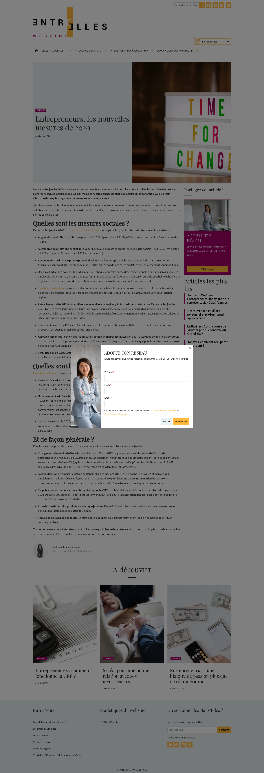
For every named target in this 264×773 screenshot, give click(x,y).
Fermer (166, 421)
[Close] (190, 348)
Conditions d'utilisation (115, 414)
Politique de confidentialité (163, 410)
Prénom (109, 371)
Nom (107, 384)
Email (108, 397)
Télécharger (181, 421)
